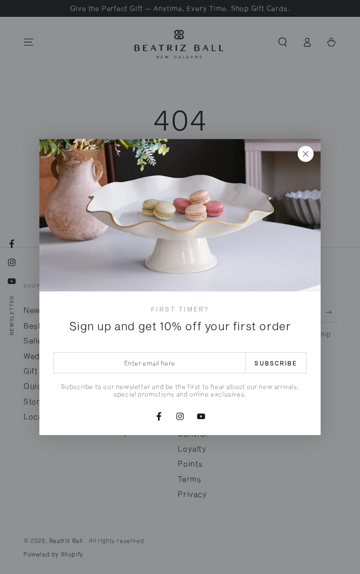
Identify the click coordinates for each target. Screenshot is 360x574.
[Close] (305, 154)
